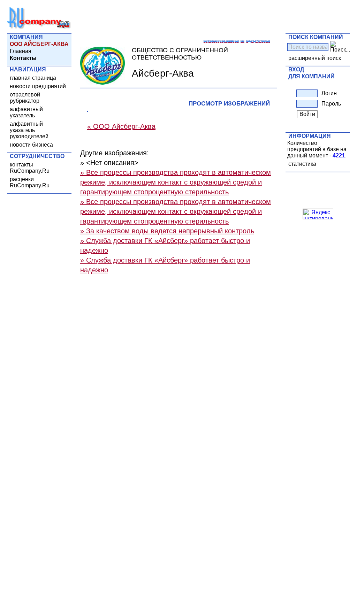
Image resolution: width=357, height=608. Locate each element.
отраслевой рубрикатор (25, 98)
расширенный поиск (314, 58)
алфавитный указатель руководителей (29, 130)
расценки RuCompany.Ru (30, 182)
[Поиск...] (340, 47)
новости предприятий (38, 86)
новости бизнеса (31, 145)
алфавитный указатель (26, 112)
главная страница (33, 78)
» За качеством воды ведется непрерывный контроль (167, 231)
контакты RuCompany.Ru (30, 168)
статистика (302, 164)
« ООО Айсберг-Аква (121, 126)
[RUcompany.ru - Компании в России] (39, 28)
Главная (20, 51)
